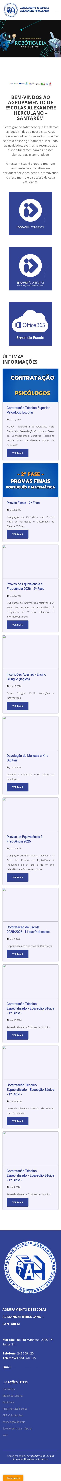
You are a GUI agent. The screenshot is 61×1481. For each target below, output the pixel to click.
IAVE (5, 1435)
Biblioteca (8, 1402)
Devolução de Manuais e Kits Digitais (27, 758)
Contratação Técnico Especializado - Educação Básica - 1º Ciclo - (30, 1008)
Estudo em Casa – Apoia (17, 1428)
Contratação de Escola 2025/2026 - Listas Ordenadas (28, 929)
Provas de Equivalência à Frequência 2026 (24, 839)
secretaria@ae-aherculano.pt (32, 1367)
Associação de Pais (13, 1422)
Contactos (8, 1389)
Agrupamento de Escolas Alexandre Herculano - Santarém (33, 1457)
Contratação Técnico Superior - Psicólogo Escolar (29, 410)
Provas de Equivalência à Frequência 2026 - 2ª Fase (25, 586)
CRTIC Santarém (12, 1415)
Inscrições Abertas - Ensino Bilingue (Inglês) (26, 676)
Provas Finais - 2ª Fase (23, 503)
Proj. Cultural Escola (14, 1409)
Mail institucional (12, 1395)
